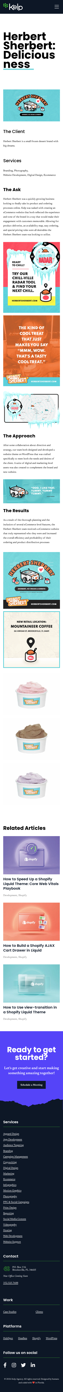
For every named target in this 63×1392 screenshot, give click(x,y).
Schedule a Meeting (31, 1085)
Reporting (8, 1213)
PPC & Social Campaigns (16, 1202)
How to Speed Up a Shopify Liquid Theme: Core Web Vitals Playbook (31, 883)
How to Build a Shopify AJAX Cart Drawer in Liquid (29, 948)
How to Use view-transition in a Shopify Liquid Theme (30, 1010)
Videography (10, 1225)
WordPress (51, 1338)
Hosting (7, 1230)
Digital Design (10, 1168)
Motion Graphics (12, 1190)
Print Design (10, 1208)
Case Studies (9, 1312)
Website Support (12, 1242)
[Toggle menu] (57, 7)
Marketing (8, 1173)
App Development (12, 1139)
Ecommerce (9, 1179)
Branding (8, 1151)
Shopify (36, 1338)
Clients (39, 1312)
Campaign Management (15, 1156)
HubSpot (8, 1338)
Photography (10, 1196)
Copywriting (10, 1162)
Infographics (9, 1185)
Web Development (12, 1236)
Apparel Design (11, 1134)
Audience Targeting (13, 1145)
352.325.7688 (10, 1283)
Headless (22, 1338)
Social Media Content (14, 1219)
